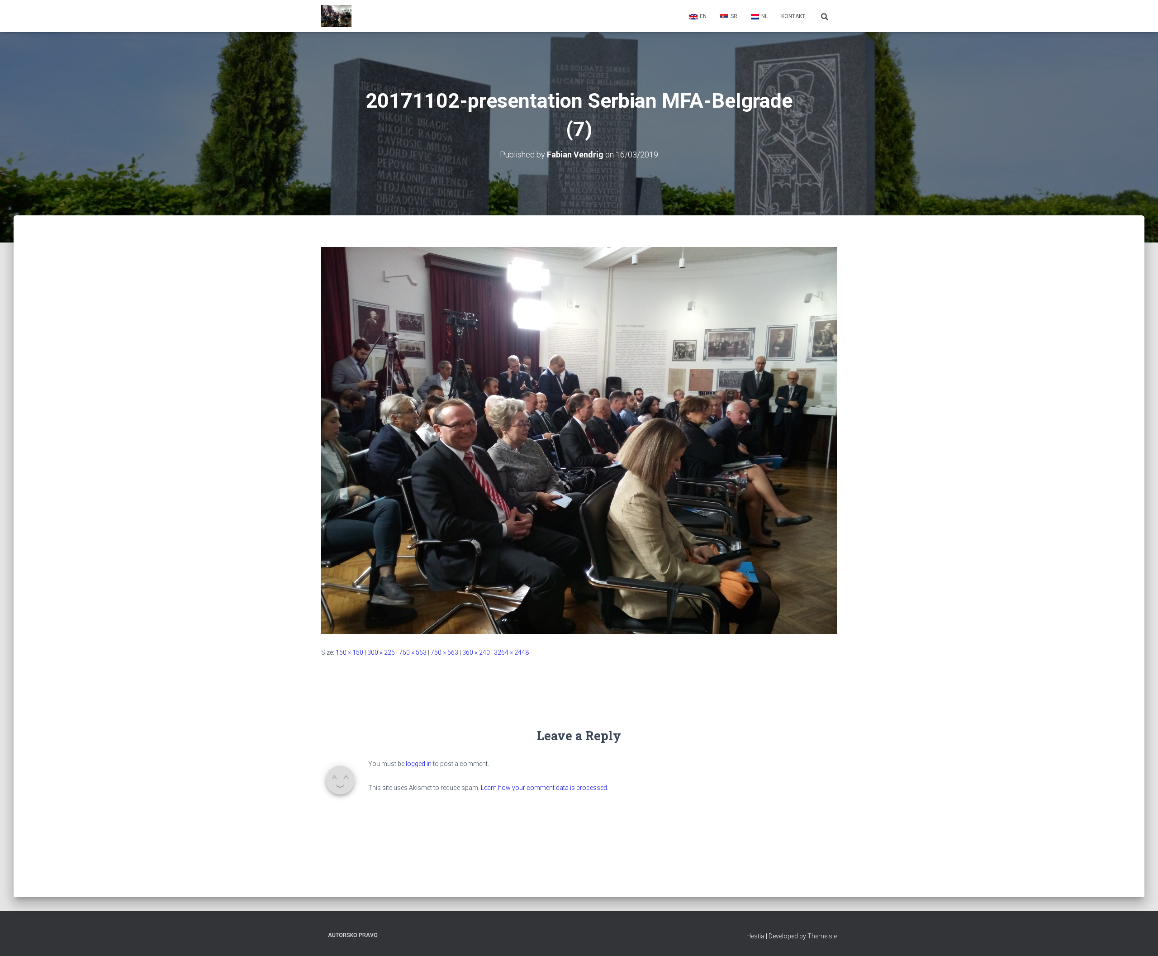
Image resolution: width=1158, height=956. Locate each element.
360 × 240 (476, 652)
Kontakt (793, 16)
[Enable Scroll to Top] (1140, 938)
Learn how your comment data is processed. (544, 787)
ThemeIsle (822, 936)
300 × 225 (381, 652)
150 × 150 (349, 652)
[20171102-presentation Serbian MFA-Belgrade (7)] (579, 439)
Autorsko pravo (353, 935)
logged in (419, 763)
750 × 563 (413, 652)
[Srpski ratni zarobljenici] (336, 16)
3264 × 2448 (511, 652)
